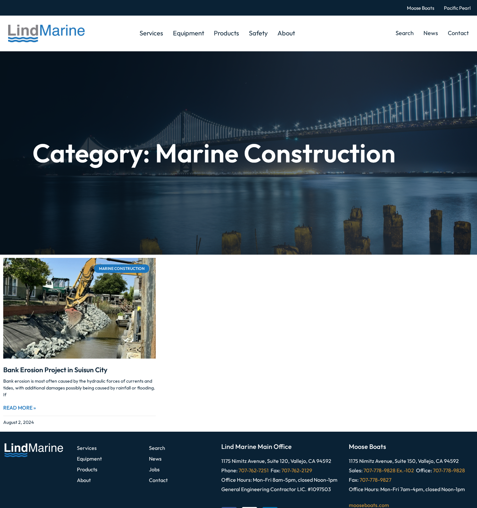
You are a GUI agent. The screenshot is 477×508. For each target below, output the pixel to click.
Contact (458, 33)
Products (226, 33)
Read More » (19, 407)
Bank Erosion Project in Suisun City (55, 369)
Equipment (188, 33)
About (286, 33)
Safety (258, 33)
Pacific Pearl (457, 8)
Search (405, 33)
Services (151, 33)
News (430, 33)
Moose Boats (420, 8)
